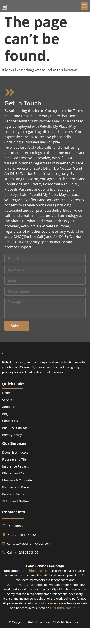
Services (8, 400)
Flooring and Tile (14, 459)
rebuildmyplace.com (36, 571)
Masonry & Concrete (17, 480)
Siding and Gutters (16, 501)
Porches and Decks (16, 487)
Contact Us (10, 421)
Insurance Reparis (15, 466)
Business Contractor (17, 428)
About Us (9, 407)
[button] (84, 6)
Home (6, 393)
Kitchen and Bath (15, 473)
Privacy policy (12, 435)
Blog (5, 414)
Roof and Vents (13, 494)
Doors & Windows (15, 452)
